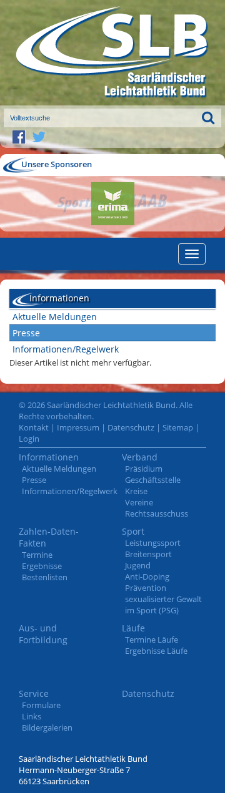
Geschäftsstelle (153, 479)
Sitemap (177, 427)
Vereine (139, 502)
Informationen (49, 457)
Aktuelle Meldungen (54, 317)
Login (29, 438)
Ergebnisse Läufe (156, 650)
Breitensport (148, 554)
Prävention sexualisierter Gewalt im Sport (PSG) (163, 599)
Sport (133, 531)
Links (31, 716)
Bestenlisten (45, 577)
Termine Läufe (151, 639)
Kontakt (34, 427)
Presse (26, 333)
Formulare (41, 705)
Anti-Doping (147, 576)
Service (34, 693)
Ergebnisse (42, 566)
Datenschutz (131, 427)
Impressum (78, 427)
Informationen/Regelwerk (65, 349)
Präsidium (143, 468)
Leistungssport (153, 542)
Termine (37, 554)
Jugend (138, 565)
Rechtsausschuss (156, 513)
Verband (140, 457)
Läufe (133, 628)
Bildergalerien (47, 727)
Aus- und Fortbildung (43, 634)
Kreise (136, 491)
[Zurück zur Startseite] (112, 52)
